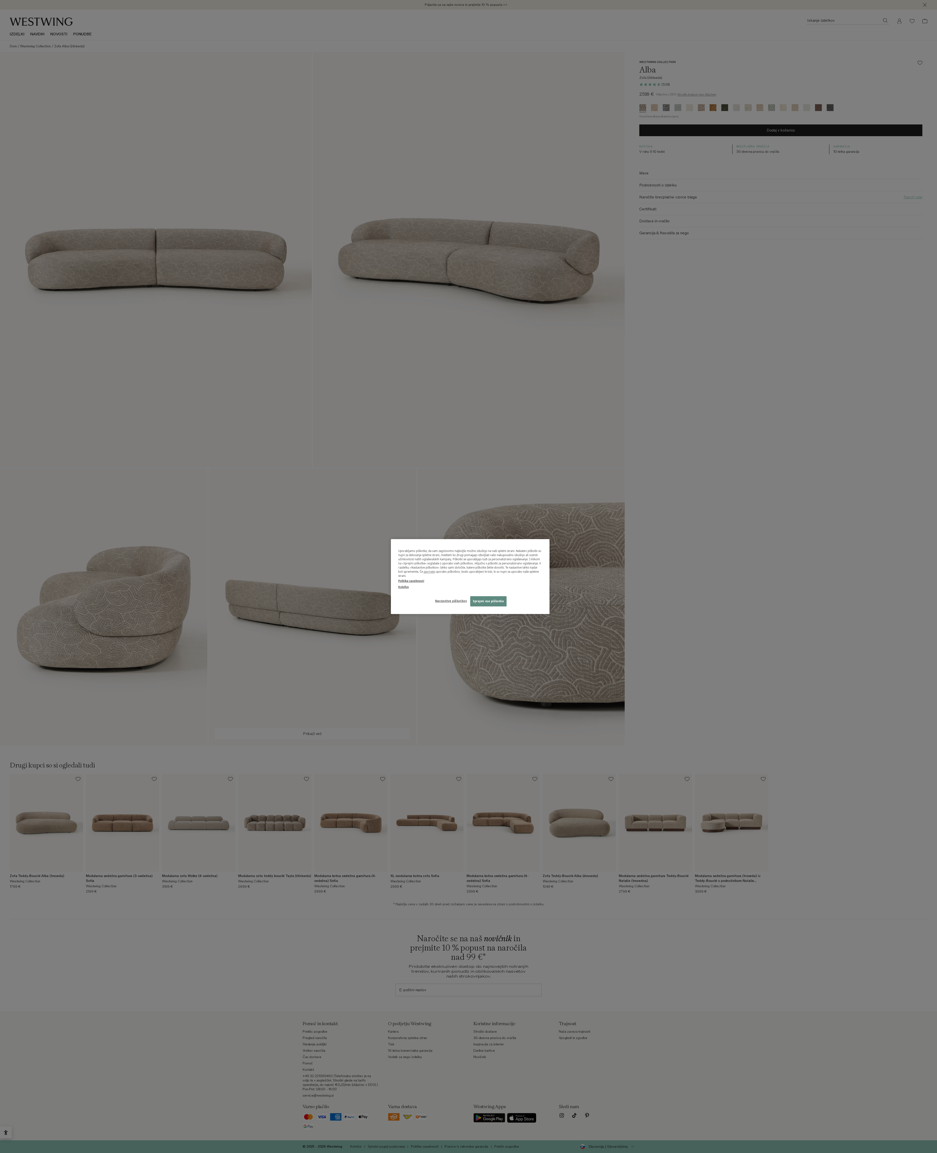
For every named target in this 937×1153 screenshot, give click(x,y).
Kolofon (403, 587)
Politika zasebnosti (411, 581)
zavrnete (429, 571)
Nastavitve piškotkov (451, 601)
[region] (470, 576)
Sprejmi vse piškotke (488, 601)
